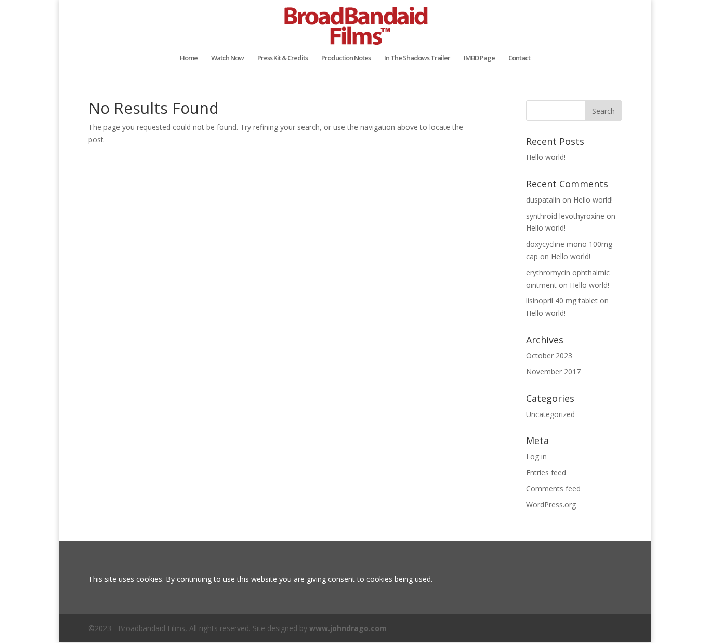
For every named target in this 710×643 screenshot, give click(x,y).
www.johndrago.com (348, 628)
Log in (536, 456)
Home (189, 58)
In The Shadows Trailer (417, 58)
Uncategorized (550, 414)
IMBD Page (479, 58)
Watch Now (227, 58)
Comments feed (553, 488)
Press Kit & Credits (282, 58)
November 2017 (553, 372)
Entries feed (546, 472)
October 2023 (549, 355)
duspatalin (543, 200)
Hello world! (546, 157)
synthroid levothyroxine (565, 216)
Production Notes (346, 58)
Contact (519, 58)
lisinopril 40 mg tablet (562, 300)
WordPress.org (551, 505)
